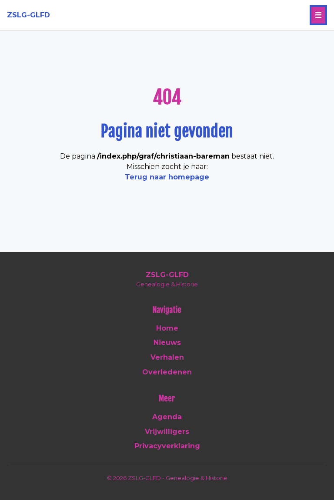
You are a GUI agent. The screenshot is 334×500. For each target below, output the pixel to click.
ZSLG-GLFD (28, 15)
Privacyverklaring (167, 446)
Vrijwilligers (167, 431)
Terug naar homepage (167, 177)
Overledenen (167, 372)
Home (167, 328)
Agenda (167, 417)
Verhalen (167, 357)
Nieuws (167, 342)
